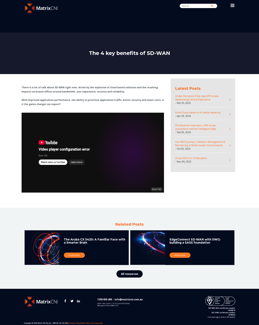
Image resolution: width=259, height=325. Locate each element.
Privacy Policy (74, 323)
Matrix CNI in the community (92, 323)
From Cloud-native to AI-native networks (198, 112)
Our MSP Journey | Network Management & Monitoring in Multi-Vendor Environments (200, 143)
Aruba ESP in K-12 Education (191, 158)
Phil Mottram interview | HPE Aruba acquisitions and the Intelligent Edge (195, 127)
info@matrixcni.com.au (129, 299)
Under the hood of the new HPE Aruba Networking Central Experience (196, 97)
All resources (129, 274)
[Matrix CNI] (48, 8)
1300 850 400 (104, 299)
